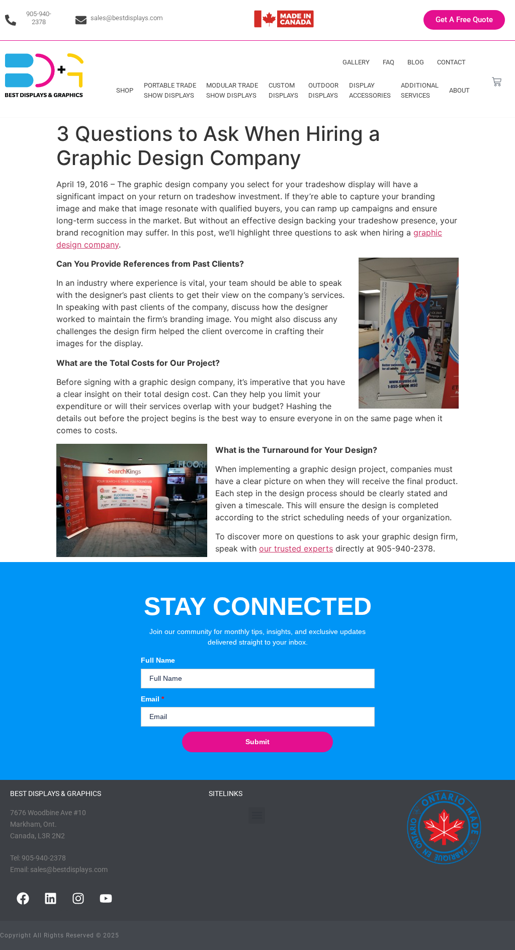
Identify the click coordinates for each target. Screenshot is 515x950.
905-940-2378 (38, 18)
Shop (124, 90)
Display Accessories (370, 90)
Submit (257, 742)
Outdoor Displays (323, 90)
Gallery (356, 62)
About (459, 90)
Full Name (158, 660)
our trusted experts (296, 548)
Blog (415, 62)
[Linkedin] (50, 898)
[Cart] (496, 82)
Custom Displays (283, 90)
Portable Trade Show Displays (170, 90)
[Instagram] (78, 898)
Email (152, 699)
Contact (451, 62)
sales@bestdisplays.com (127, 18)
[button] (256, 815)
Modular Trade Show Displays (232, 90)
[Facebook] (22, 898)
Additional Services (420, 90)
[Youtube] (105, 898)
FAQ (388, 62)
